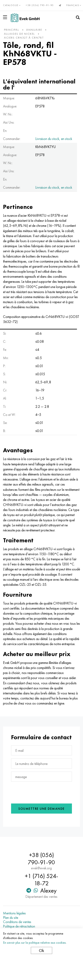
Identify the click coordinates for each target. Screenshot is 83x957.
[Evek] (25, 17)
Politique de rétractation (19, 926)
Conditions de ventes (17, 922)
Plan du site (10, 917)
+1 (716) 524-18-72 (41, 879)
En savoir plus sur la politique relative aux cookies (34, 942)
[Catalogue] (6, 17)
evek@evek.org (41, 868)
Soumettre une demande (41, 809)
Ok (41, 950)
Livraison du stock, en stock (53, 138)
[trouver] (78, 17)
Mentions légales (14, 913)
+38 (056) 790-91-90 (40, 5)
